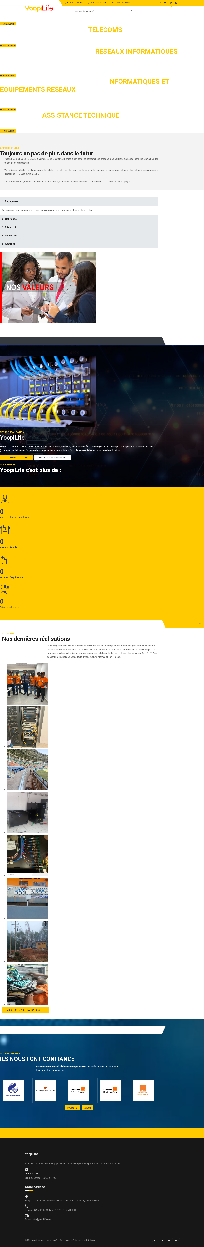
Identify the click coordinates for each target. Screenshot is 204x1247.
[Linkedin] (176, 3)
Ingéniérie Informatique (52, 458)
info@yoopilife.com (121, 3)
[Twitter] (165, 3)
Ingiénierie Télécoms (16, 458)
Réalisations (141, 11)
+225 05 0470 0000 (98, 3)
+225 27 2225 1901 (75, 3)
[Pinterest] (170, 3)
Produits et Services (119, 11)
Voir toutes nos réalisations (24, 1010)
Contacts (174, 11)
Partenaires (158, 11)
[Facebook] (159, 3)
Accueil (100, 11)
